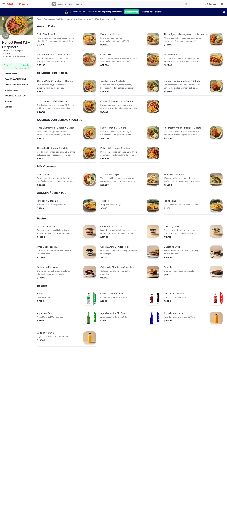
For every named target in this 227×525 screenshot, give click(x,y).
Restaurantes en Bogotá (74, 19)
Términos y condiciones (151, 12)
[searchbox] (119, 4)
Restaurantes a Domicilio (53, 19)
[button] (25, 4)
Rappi (39, 19)
